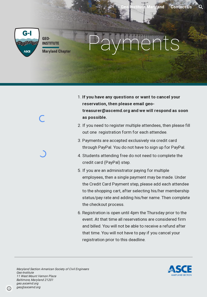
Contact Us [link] (181, 7)
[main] (134, 43)
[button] (201, 7)
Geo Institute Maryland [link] (142, 7)
